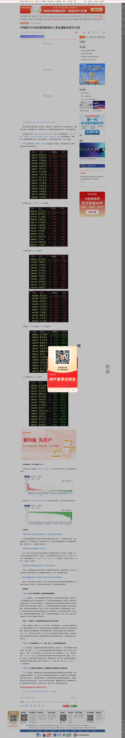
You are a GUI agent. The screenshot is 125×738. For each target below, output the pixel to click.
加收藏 (26, 1)
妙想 (64, 1)
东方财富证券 (50, 1)
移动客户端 (30, 1)
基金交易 (101, 1)
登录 (85, 1)
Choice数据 (69, 1)
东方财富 (37, 1)
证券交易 (96, 1)
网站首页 (22, 1)
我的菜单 (90, 1)
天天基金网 (43, 1)
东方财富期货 (58, 1)
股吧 (75, 1)
